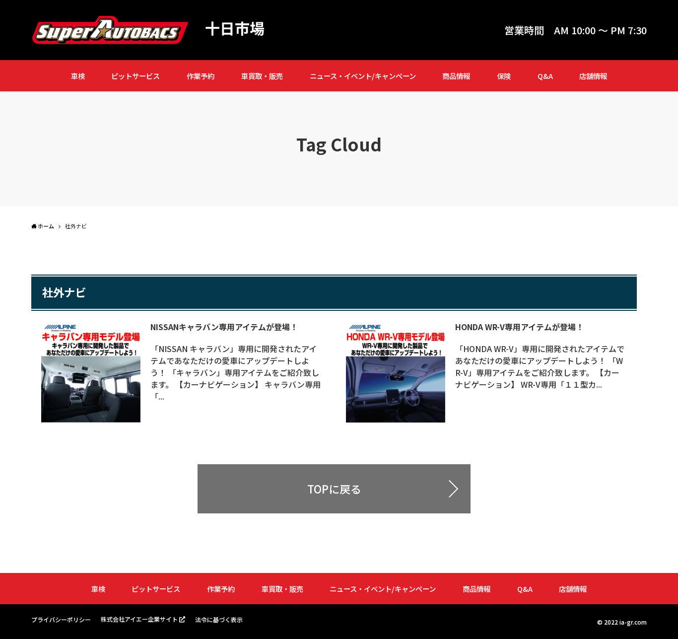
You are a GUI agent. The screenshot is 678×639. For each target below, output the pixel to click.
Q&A (545, 76)
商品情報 (456, 76)
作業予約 (200, 76)
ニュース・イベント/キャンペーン (363, 76)
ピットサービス (135, 76)
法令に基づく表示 (219, 619)
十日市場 (235, 27)
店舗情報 (593, 76)
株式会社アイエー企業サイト (139, 619)
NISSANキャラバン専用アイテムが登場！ (224, 327)
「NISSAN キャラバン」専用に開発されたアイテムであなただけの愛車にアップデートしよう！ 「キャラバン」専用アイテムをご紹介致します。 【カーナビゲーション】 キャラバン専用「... (235, 372)
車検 (78, 76)
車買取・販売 (262, 76)
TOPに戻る (334, 489)
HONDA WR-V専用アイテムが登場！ (519, 327)
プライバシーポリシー (61, 619)
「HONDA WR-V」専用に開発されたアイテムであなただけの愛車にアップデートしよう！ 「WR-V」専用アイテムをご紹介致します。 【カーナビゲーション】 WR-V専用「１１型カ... (539, 366)
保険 (504, 76)
